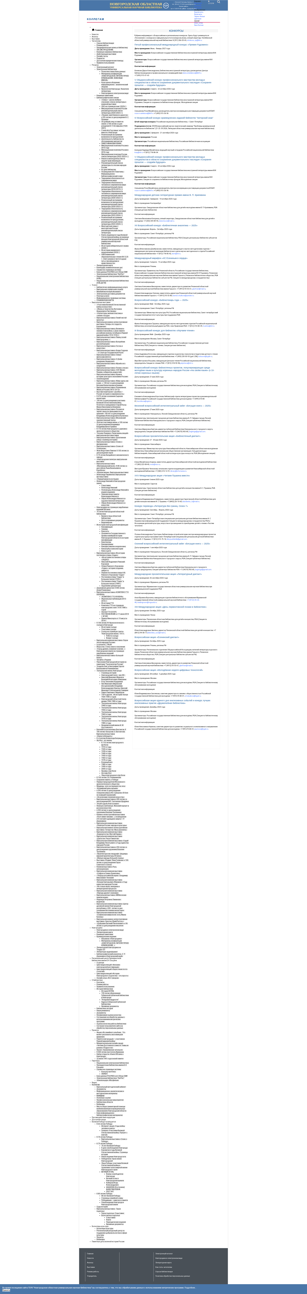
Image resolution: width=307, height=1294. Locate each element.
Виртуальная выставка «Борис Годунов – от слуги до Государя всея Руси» (112, 351)
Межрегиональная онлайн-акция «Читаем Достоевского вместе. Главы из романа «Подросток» (113, 1045)
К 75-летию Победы (104, 1143)
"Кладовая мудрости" (110, 1000)
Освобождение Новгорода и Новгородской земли (112, 1203)
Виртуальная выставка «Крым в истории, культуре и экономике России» (112, 375)
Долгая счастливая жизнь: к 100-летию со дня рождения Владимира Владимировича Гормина (112, 424)
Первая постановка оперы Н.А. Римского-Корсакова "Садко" (113, 574)
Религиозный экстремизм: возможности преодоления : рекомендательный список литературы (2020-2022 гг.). (112, 203)
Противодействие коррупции (103, 1117)
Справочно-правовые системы (109, 270)
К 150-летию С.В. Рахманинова (109, 777)
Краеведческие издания (106, 936)
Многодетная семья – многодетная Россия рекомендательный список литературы (112, 229)
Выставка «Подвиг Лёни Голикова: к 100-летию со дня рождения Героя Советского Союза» (113, 862)
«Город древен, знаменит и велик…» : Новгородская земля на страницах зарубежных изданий (111, 651)
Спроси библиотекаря (105, 43)
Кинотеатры (106, 542)
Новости (95, 34)
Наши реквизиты (103, 1011)
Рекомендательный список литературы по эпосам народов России (113, 165)
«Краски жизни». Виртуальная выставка (112, 472)
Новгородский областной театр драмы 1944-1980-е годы (113, 700)
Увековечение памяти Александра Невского (110, 495)
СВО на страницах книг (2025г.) (113, 106)
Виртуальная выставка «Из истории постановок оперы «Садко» (111, 554)
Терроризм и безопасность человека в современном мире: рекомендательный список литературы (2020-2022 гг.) (113, 194)
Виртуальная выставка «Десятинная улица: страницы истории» (111, 439)
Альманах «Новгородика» (111, 939)
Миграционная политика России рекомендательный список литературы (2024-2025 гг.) (114, 111)
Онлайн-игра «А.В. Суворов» (108, 978)
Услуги (94, 285)
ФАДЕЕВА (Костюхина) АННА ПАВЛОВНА (115, 1188)
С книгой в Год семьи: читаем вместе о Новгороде (113, 131)
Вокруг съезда (112, 638)
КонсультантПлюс (108, 1072)
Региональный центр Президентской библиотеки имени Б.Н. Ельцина (106, 959)
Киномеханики (107, 544)
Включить (198, 14)
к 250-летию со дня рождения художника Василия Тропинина (109, 811)
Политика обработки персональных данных (172, 1276)
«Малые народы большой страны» (110, 858)
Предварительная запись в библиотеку (112, 48)
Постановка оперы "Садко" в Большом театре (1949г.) (112, 582)
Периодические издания (116, 1222)
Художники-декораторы (111, 586)
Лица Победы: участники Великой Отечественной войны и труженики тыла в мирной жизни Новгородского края (114, 1166)
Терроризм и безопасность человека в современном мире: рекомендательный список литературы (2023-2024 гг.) (113, 212)
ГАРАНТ (104, 1074)
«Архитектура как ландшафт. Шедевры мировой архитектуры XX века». (112, 855)
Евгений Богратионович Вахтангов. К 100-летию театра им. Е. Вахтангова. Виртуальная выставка (111, 732)
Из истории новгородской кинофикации (112, 525)
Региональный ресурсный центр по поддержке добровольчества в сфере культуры (112, 1233)
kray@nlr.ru (139, 152)
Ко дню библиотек (108, 169)
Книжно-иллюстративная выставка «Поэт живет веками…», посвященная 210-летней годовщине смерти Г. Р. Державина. (111, 818)
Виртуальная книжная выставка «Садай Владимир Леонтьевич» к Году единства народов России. (113, 843)
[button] (211, 2)
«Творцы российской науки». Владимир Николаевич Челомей (112, 877)
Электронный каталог (105, 67)
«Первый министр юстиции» (108, 479)
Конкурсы (100, 1096)
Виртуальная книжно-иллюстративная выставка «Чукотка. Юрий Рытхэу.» (112, 920)
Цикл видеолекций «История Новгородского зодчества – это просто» (112, 975)
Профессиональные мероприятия (110, 1100)
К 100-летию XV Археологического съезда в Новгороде (110, 624)
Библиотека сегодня (105, 1008)
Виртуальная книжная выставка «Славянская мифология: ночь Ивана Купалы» (111, 915)
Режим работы (102, 45)
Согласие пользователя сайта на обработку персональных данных (110, 1027)
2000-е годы (106, 769)
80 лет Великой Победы (110, 1196)
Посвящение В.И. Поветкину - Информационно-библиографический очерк (112, 174)
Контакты (100, 982)
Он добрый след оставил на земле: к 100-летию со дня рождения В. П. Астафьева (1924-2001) (114, 125)
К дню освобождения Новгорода (114, 1148)
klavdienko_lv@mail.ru (191, 501)
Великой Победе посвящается (104, 1122)
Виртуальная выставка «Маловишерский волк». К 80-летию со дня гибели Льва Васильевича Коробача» (112, 467)
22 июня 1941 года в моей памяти (110, 1059)
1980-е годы (106, 764)
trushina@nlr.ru (208, 326)
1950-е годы (106, 756)
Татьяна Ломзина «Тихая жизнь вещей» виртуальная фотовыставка (112, 434)
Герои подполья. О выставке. (112, 1213)
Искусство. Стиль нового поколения (111, 647)
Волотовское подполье (110, 1215)
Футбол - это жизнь (104, 740)
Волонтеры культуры (100, 1226)
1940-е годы (106, 753)
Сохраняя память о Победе (107, 780)
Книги (108, 1220)
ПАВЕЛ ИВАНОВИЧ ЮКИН (111, 143)
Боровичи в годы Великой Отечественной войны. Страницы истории (114, 1152)
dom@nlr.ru (176, 254)
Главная (90, 1254)
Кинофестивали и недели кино (113, 546)
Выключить (198, 12)
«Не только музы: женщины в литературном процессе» (108, 887)
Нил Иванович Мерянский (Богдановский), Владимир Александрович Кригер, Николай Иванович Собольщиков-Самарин (114, 687)
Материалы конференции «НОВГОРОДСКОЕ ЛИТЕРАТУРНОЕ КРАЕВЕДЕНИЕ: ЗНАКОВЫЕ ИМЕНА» (115, 77)
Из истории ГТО (107, 603)
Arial (196, 23)
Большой (197, 8)
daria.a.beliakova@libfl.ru (192, 73)
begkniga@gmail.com (197, 431)
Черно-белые (199, 16)
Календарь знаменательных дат (110, 267)
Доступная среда (99, 1120)
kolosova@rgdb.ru (205, 356)
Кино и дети (106, 551)
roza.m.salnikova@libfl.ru (144, 113)
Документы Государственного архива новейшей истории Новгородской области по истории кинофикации (115, 536)
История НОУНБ (107, 991)
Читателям (96, 41)
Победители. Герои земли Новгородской (111, 1160)
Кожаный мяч (106, 762)
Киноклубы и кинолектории (112, 549)
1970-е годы (106, 760)
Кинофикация (106, 527)
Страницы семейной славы (112, 1198)
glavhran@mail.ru (199, 289)
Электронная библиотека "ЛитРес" (110, 274)
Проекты (95, 1030)
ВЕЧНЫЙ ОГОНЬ (107, 1172)
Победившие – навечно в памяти (114, 1200)
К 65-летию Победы (104, 1124)
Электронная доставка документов (111, 294)
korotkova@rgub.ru (144, 401)
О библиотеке (97, 980)
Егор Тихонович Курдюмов (112, 682)
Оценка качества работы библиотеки (111, 1024)
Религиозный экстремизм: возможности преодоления (112, 136)
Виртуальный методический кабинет (111, 1087)
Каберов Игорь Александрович (112, 1184)
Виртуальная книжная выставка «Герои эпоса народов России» (112, 641)
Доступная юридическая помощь (110, 61)
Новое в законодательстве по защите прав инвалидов (113, 160)
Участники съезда (108, 629)
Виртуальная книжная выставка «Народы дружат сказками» (109, 892)
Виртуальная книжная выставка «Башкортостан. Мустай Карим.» (109, 833)
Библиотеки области (105, 1102)
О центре (100, 963)
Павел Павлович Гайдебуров (112, 692)
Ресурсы (95, 65)
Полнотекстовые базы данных (113, 71)
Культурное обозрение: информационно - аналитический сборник (114, 84)
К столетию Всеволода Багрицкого (110, 738)
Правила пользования (105, 63)
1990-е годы (106, 766)
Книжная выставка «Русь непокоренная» (107, 868)
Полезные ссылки (104, 1098)
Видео (94, 1083)
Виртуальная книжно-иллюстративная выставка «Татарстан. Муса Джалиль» (112, 829)
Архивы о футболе (108, 771)
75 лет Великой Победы (110, 1146)
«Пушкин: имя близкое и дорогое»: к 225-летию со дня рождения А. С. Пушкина (115, 117)
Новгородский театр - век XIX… (113, 675)
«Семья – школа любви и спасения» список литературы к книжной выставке (113, 102)
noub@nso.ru (155, 464)
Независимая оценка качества (109, 1015)
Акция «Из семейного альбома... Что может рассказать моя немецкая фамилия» (111, 1034)
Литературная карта (105, 265)
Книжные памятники (105, 95)
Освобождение (103, 379)
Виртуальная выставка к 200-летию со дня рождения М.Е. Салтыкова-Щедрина (113, 800)
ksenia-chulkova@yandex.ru (183, 296)
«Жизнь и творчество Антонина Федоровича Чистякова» (109, 310)
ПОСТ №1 (110, 1191)
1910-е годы (106, 747)
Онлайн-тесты (102, 56)
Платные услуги (103, 296)
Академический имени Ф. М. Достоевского (112, 726)
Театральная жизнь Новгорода (109, 671)
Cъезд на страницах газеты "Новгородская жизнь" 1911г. (112, 633)
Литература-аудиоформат (107, 952)
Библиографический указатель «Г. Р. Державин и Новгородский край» (111, 955)
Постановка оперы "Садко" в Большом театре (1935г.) (112, 578)
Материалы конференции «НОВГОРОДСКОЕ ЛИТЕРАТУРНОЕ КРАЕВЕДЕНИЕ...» (115, 943)
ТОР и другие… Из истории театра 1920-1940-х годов (114, 696)
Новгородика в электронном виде (114, 93)
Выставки (96, 39)
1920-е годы (106, 749)
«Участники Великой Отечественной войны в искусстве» (111, 306)
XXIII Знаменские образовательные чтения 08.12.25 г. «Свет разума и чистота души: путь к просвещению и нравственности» (114, 259)
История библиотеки (105, 989)
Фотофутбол (106, 773)
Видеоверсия (106, 522)
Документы (101, 1013)
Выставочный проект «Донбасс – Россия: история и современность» (110, 393)
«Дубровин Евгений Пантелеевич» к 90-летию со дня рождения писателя (112, 924)
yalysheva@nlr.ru (186, 363)
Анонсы (95, 37)
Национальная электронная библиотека (113, 1063)
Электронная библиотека (107, 69)
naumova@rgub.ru (201, 729)
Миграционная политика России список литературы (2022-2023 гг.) (114, 155)
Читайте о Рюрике (104, 660)
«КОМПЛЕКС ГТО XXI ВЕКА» (112, 597)
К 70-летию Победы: (105, 1137)
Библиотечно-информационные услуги (112, 287)
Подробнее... (190, 1288)
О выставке (106, 485)
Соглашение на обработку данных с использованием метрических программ (111, 1019)
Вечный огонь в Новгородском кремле (115, 1179)
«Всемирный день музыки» (107, 788)
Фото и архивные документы (112, 520)
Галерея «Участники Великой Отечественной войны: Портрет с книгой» (114, 1133)
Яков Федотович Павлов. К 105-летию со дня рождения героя (113, 452)
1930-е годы (106, 751)
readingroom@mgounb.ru (147, 602)
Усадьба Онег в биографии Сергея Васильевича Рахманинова (110, 667)
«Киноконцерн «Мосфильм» (108, 1080)
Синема (104, 529)
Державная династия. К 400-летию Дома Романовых (111, 589)
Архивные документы (110, 1006)
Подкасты (100, 58)
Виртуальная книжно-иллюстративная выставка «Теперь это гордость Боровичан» (112, 324)
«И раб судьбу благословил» (108, 804)
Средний (197, 5)
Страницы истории (108, 673)
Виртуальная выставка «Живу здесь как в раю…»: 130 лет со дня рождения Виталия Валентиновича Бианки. (112, 383)
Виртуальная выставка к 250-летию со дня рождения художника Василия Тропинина (112, 849)
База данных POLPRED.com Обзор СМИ (112, 272)
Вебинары (101, 1104)
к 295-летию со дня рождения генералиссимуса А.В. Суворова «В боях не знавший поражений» (112, 793)
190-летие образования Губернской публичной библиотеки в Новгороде (115, 995)
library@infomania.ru (178, 471)
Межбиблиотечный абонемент (109, 292)
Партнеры (96, 1061)
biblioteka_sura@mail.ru (156, 633)
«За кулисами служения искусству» (110, 797)
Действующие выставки (106, 54)
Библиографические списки (108, 98)
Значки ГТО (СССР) (108, 612)
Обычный (198, 3)
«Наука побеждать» (104, 736)
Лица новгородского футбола (113, 775)
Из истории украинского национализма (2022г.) (110, 251)
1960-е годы (106, 758)
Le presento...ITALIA (104, 645)
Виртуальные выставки (101, 302)
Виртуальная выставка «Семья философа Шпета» (109, 356)
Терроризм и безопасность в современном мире (112, 179)
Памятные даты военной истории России (108, 1241)
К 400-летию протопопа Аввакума (110, 1052)
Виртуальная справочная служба (110, 289)
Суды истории (102, 1207)
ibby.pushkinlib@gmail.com (177, 539)
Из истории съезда (108, 627)
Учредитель (92, 1276)
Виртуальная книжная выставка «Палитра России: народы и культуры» (112, 824)
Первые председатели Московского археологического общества (111, 783)
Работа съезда (112, 636)
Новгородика (97, 928)
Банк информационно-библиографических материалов (110, 1114)
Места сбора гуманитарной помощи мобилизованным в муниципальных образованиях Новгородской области (111, 1109)
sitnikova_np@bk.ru (194, 40)
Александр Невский (109, 488)
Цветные (197, 19)
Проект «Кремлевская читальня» (110, 1050)
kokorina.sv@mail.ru (166, 221)
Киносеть (105, 531)
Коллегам (96, 1085)
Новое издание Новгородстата (113, 1157)
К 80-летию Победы (104, 1194)
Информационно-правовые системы (111, 298)
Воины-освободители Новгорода (114, 1175)
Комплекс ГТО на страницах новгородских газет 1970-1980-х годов (114, 607)
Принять (6, 1290)
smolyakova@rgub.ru (193, 696)
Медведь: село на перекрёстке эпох (111, 786)
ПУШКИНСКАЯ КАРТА (105, 300)
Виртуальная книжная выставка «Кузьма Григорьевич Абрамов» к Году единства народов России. (112, 882)
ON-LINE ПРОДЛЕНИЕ (105, 50)
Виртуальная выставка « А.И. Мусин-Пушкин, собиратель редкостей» (111, 371)
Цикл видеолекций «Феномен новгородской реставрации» (108, 966)
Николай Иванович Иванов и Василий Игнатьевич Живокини (113, 678)
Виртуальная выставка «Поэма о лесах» (112, 368)
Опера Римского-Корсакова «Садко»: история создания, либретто (112, 568)
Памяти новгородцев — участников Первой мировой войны (111, 1040)
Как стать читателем (163, 1267)
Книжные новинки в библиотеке (109, 52)
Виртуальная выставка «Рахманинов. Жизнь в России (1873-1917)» (111, 388)
